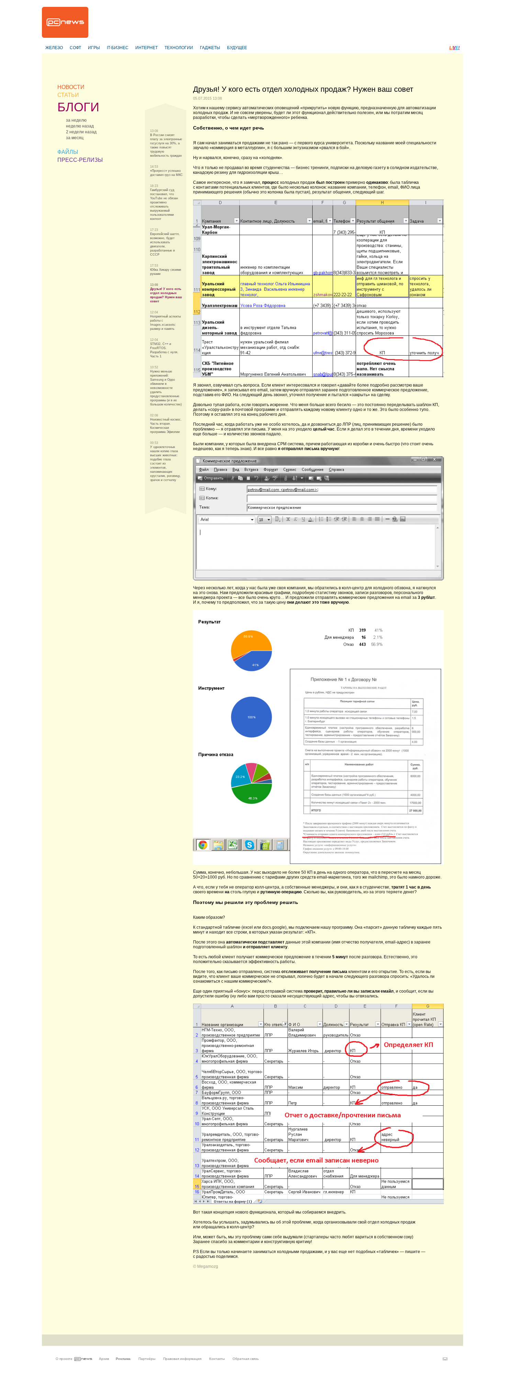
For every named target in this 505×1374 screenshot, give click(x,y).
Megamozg (207, 1266)
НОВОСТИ (71, 87)
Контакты (217, 1359)
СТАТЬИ (68, 95)
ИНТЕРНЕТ (146, 47)
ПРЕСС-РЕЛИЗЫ (80, 160)
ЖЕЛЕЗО (54, 47)
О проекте (64, 1359)
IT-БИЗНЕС (117, 47)
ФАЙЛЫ (67, 152)
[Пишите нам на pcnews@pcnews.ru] (445, 1359)
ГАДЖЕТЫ (210, 47)
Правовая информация (182, 1359)
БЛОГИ (78, 107)
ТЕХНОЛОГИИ (179, 47)
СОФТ (75, 47)
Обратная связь (246, 1359)
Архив (104, 1359)
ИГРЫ (94, 47)
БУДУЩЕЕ (237, 47)
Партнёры (146, 1359)
